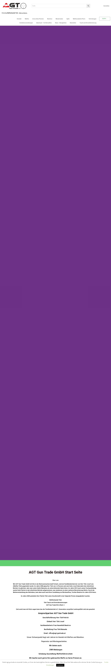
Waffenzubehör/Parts (79, 19)
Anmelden (106, 6)
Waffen (27, 19)
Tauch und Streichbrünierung (88, 23)
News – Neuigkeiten (60, 23)
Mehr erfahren (23, 13)
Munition (49, 19)
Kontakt (19, 19)
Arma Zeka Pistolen (38, 19)
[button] (2, 293)
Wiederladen (59, 19)
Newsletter (73, 23)
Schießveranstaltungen (26, 23)
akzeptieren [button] (60, 665)
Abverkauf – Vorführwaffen (44, 23)
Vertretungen (92, 19)
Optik (67, 19)
